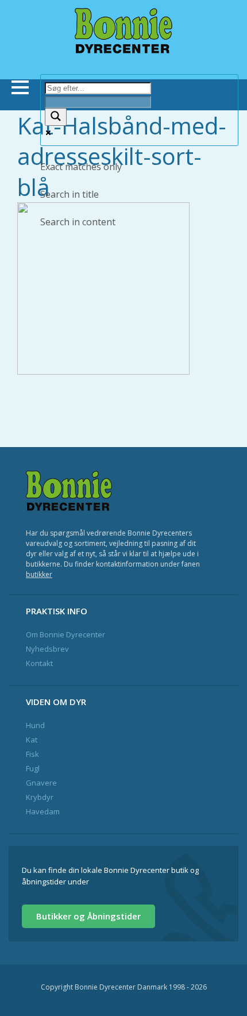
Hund (35, 725)
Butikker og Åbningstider (88, 916)
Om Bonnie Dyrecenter (65, 634)
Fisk (32, 754)
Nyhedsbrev (47, 649)
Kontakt (39, 663)
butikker (39, 574)
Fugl (33, 768)
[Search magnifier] (56, 117)
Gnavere (41, 783)
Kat (31, 739)
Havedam (43, 811)
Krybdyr (39, 797)
